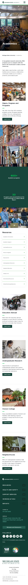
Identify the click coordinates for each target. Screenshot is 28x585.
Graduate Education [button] (7, 268)
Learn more (7, 119)
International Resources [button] (8, 278)
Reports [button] (6, 503)
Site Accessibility (14, 572)
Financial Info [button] (6, 257)
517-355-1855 (7, 511)
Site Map (14, 569)
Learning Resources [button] (7, 247)
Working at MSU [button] (9, 499)
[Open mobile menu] (24, 2)
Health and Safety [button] (10, 490)
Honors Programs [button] (7, 252)
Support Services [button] (10, 494)
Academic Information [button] (8, 236)
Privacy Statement (14, 571)
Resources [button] (7, 485)
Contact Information (14, 567)
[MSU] (14, 480)
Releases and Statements (14, 527)
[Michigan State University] (10, 2)
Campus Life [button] (6, 273)
